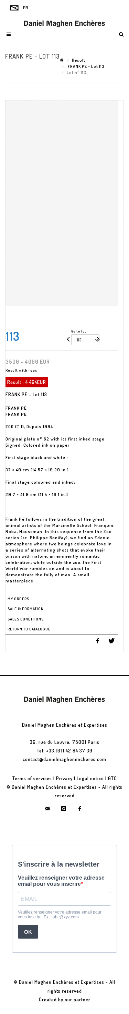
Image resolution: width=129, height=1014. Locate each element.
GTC (112, 778)
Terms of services (32, 778)
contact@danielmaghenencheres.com (64, 759)
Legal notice (90, 778)
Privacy (64, 778)
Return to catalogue (29, 629)
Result (78, 60)
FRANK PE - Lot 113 (86, 66)
